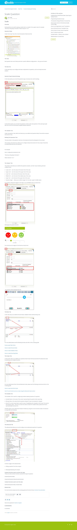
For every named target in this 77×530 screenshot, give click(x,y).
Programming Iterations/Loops (57, 18)
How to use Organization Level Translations (60, 26)
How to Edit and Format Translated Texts (59, 28)
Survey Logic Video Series (10, 345)
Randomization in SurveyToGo (57, 36)
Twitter (7, 500)
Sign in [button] (70, 2)
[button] (17, 494)
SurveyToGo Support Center (11, 9)
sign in (8, 512)
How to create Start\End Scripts (11, 388)
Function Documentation (40, 490)
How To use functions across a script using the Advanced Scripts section (20, 391)
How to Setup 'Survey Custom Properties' (59, 30)
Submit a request (64, 2)
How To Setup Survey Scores (57, 32)
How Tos (20, 9)
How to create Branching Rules (11, 353)
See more (53, 39)
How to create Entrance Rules (11, 348)
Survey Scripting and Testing (30, 9)
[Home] (9, 2)
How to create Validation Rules (11, 350)
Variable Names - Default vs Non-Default (59, 34)
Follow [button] (47, 17)
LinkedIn (9, 500)
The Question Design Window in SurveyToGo (60, 20)
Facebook (5, 500)
